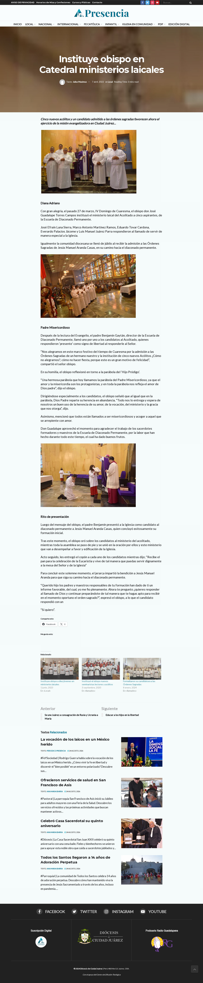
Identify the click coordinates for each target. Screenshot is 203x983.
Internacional (68, 24)
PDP (160, 24)
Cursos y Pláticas (81, 2)
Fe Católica (92, 24)
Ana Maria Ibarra (55, 791)
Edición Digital (179, 24)
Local (29, 24)
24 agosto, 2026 (76, 751)
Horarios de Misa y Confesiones (53, 2)
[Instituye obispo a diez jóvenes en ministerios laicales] (60, 669)
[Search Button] (190, 2)
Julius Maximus (80, 82)
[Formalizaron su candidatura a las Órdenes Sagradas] (142, 669)
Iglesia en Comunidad (137, 24)
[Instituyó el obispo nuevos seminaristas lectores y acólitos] (101, 669)
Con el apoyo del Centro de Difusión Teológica (102, 974)
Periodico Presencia (56, 751)
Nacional (45, 24)
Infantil (111, 24)
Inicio (17, 24)
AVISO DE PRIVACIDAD (22, 2)
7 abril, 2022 (98, 82)
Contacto (97, 2)
